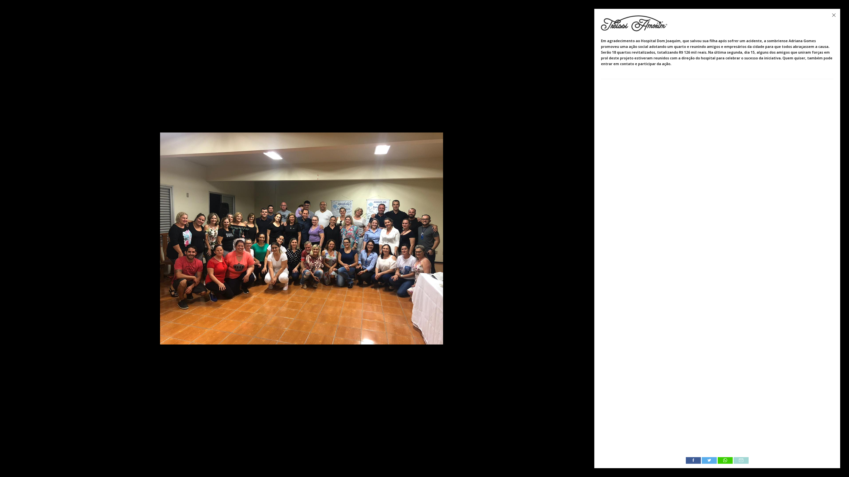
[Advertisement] (717, 117)
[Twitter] (709, 460)
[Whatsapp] (725, 460)
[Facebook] (693, 460)
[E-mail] (741, 460)
